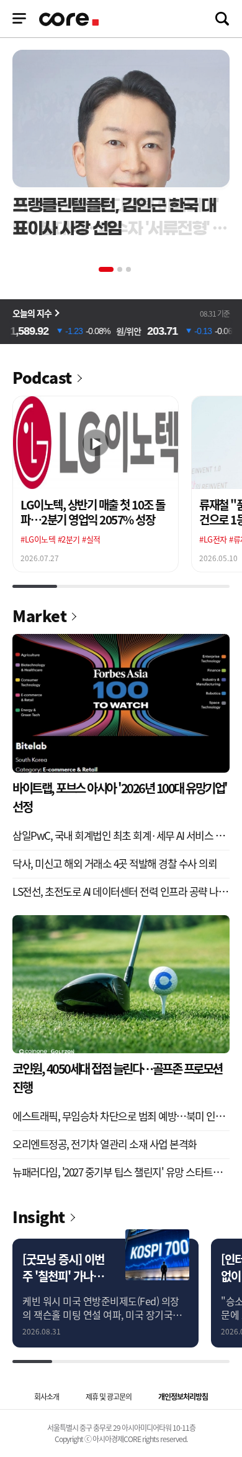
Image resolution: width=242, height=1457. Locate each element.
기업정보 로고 (70, 19)
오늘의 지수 (32, 313)
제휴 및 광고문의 (109, 1396)
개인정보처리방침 (183, 1396)
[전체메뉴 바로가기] (19, 18)
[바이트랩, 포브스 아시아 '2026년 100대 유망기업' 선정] (121, 703)
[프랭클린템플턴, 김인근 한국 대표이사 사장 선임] (121, 118)
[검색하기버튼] (222, 19)
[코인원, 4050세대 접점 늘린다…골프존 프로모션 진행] (121, 984)
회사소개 (46, 1396)
